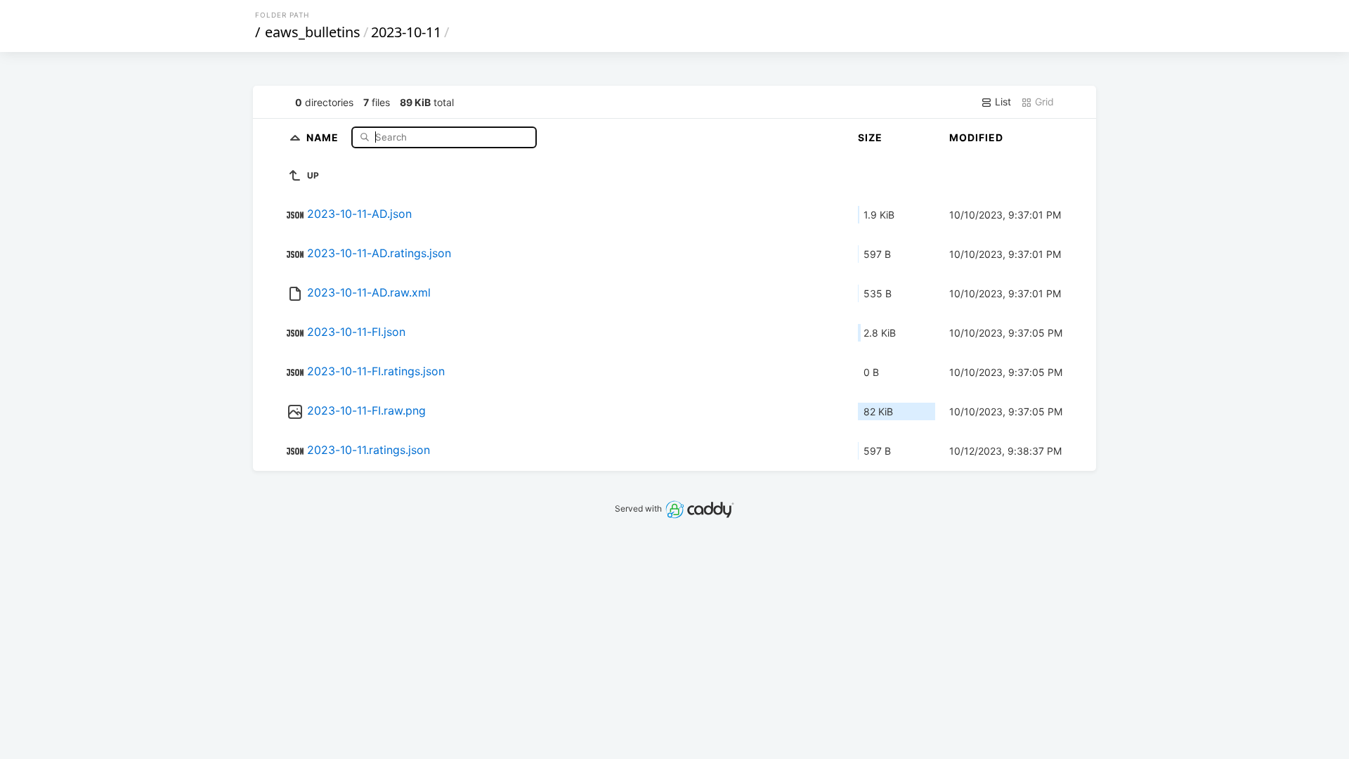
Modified (976, 137)
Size (870, 137)
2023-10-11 (406, 31)
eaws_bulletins (312, 31)
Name (323, 137)
